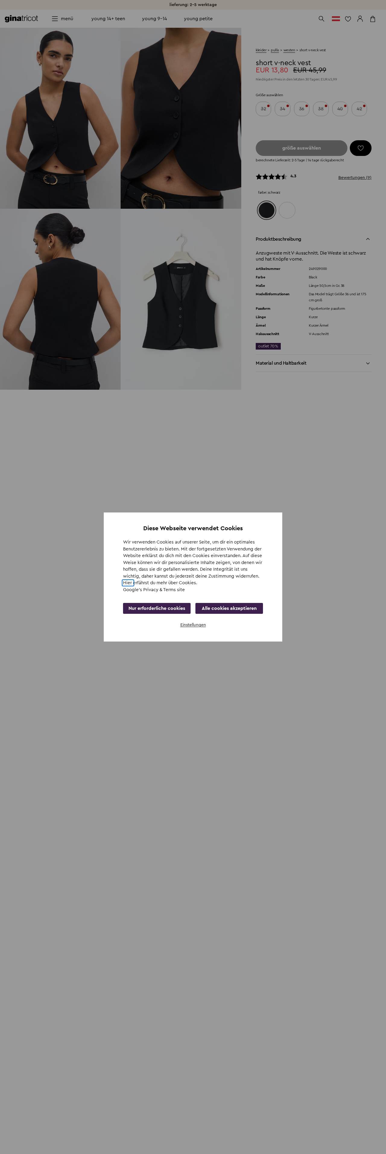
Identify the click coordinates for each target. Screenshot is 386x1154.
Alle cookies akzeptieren (229, 608)
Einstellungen (193, 625)
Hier (128, 583)
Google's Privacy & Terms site (154, 590)
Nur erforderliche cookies (156, 608)
